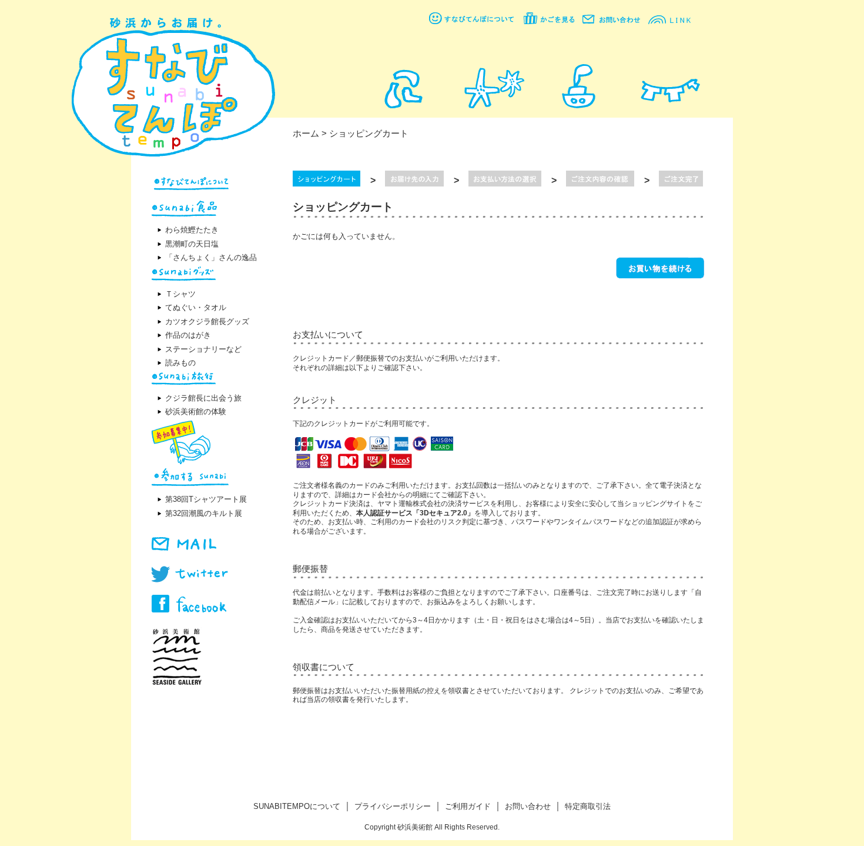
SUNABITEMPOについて (296, 806)
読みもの (180, 362)
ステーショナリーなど (203, 349)
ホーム (306, 133)
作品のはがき (188, 335)
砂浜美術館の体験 (195, 411)
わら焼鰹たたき (192, 229)
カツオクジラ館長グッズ (207, 321)
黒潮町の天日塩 (192, 243)
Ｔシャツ (180, 293)
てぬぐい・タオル (195, 307)
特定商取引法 (588, 806)
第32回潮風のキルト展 (203, 513)
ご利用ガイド (468, 806)
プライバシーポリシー (392, 806)
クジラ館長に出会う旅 (203, 398)
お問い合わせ (528, 806)
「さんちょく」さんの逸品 (211, 257)
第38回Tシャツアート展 (206, 499)
